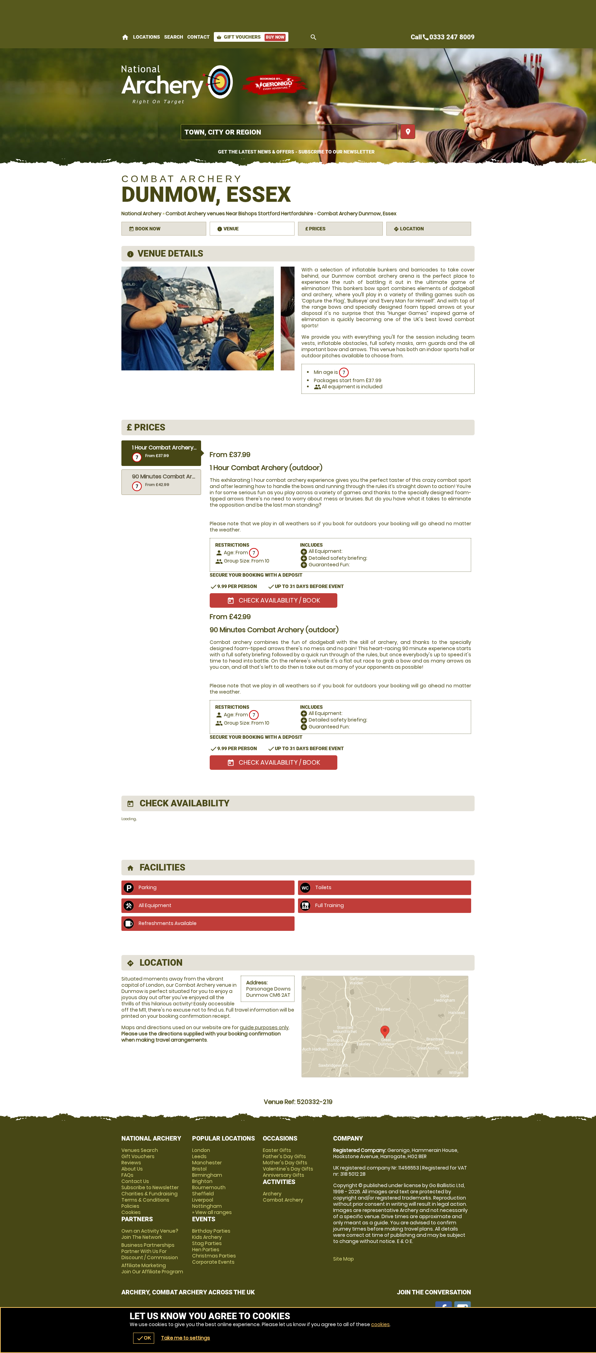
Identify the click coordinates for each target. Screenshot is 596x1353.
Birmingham (207, 1175)
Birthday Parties (211, 1230)
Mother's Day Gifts (285, 1162)
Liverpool (202, 1199)
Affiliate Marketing (152, 1268)
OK (143, 1338)
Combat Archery (283, 1199)
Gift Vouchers (250, 37)
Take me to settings (185, 1337)
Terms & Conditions (145, 1199)
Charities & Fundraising (149, 1193)
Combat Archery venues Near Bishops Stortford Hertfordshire (239, 213)
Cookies (131, 1212)
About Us (132, 1168)
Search (173, 37)
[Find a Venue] (289, 132)
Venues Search (139, 1150)
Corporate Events (213, 1262)
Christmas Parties (214, 1255)
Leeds (199, 1156)
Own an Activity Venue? (149, 1234)
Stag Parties (207, 1243)
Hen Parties (205, 1249)
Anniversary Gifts (283, 1175)
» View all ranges (212, 1212)
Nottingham (207, 1206)
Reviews (131, 1162)
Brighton (202, 1181)
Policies (130, 1206)
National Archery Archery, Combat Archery (177, 84)
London (201, 1150)
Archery (272, 1193)
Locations (146, 37)
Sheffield (203, 1193)
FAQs (127, 1175)
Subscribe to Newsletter (150, 1187)
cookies (380, 1324)
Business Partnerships (149, 1251)
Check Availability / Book (273, 600)
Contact (198, 37)
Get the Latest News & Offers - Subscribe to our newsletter (296, 152)
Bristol (199, 1168)
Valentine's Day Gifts (288, 1168)
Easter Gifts (277, 1150)
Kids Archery (207, 1237)
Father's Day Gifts (284, 1156)
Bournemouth (209, 1187)
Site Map (343, 1258)
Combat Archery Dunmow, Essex (356, 213)
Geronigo (274, 84)
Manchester (207, 1162)
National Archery (141, 213)
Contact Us (135, 1181)
